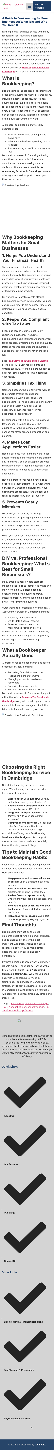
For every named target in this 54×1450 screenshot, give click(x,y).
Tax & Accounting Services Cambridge (23, 1006)
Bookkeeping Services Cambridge (29, 1003)
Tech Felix (40, 1444)
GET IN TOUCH (39, 6)
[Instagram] (31, 1428)
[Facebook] (25, 1428)
